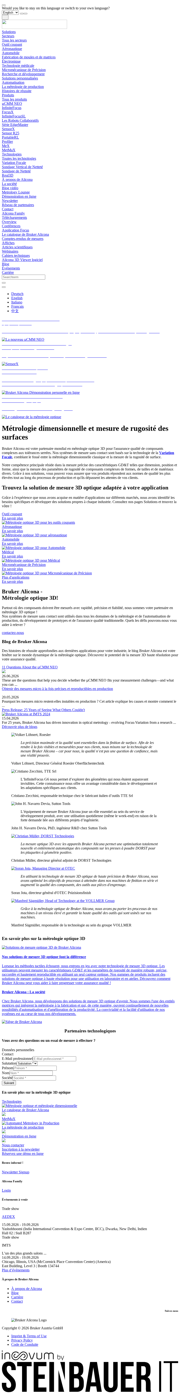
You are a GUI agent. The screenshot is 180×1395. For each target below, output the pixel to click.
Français (17, 306)
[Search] (4, 283)
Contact (17, 1301)
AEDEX (8, 1217)
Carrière (17, 1297)
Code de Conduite (24, 1344)
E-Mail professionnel (17, 1059)
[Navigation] (5, 17)
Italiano (16, 302)
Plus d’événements (16, 1270)
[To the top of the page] (4, 5)
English (16, 298)
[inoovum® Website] (33, 1359)
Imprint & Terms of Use (29, 1336)
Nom (5, 1073)
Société (7, 1078)
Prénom (7, 1068)
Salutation (9, 1063)
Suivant (9, 1083)
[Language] (4, 287)
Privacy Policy (22, 1340)
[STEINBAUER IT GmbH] (90, 1391)
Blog (15, 1293)
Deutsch (17, 294)
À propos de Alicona (26, 1289)
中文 (15, 311)
